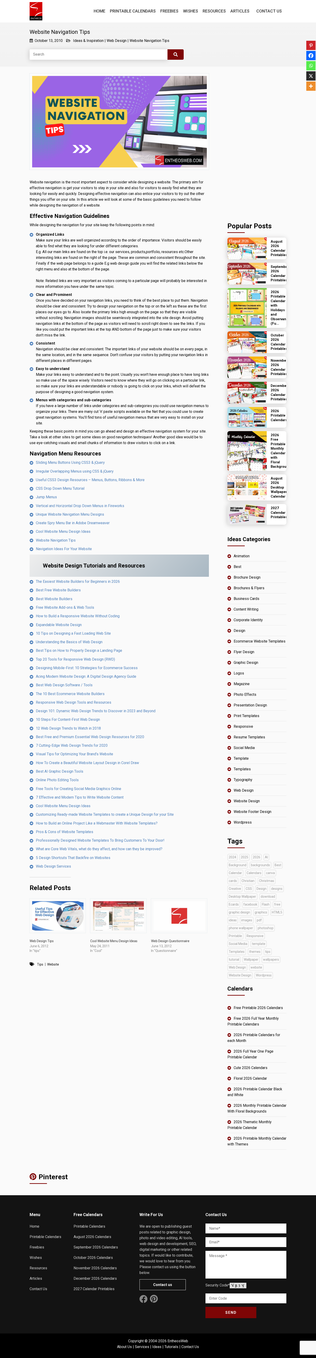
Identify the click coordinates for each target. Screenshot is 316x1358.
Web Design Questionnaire (170, 941)
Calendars (254, 873)
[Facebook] (311, 55)
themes (254, 951)
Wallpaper (251, 959)
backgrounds (260, 865)
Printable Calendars (133, 11)
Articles (239, 11)
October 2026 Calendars (93, 1257)
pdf (259, 920)
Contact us (162, 1285)
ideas (233, 920)
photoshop (265, 928)
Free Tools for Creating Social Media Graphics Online (78, 789)
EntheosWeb (177, 1341)
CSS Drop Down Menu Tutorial (60, 488)
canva (270, 873)
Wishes (190, 11)
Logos (239, 673)
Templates (242, 769)
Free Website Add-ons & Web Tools (65, 607)
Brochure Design (247, 577)
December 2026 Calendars (95, 1278)
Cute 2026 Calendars (250, 1068)
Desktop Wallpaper (242, 896)
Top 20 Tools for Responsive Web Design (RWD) (75, 659)
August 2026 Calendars (92, 1237)
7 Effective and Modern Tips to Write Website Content (80, 797)
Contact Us (269, 11)
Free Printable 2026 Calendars (258, 1008)
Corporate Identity (248, 620)
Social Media (244, 748)
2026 (256, 857)
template (258, 944)
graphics (261, 912)
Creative (235, 889)
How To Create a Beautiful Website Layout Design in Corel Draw (87, 763)
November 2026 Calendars (95, 1268)
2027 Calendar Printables (94, 1289)
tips (40, 964)
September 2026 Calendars (96, 1247)
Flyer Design (244, 652)
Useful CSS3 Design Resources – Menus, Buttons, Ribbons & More (90, 480)
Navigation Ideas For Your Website (64, 549)
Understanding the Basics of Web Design (69, 642)
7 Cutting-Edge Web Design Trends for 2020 (72, 745)
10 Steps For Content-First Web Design (68, 719)
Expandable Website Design (59, 625)
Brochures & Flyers (249, 588)
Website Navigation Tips (149, 40)
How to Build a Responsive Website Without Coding (78, 616)
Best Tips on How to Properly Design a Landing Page (79, 650)
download (268, 896)
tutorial (234, 959)
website (53, 964)
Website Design (247, 801)
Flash (266, 904)
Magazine (242, 684)
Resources (214, 11)
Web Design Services (53, 866)
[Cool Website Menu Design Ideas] (118, 916)
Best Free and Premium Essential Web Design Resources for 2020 (90, 737)
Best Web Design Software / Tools (64, 685)
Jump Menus (46, 497)
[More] (311, 86)
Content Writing (246, 609)
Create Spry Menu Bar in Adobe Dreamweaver (73, 523)
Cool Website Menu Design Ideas (63, 531)
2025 (244, 857)
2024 (232, 857)
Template (241, 758)
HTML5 (277, 912)
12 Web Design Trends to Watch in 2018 (68, 728)
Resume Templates (249, 737)
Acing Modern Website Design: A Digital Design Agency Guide (86, 676)
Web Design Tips (42, 941)
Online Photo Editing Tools (57, 780)
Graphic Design (246, 662)
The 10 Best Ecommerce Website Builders (70, 694)
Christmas (266, 881)
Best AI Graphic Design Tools (59, 771)
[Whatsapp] (311, 65)
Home (99, 11)
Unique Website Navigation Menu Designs (70, 514)
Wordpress (243, 822)
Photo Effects (245, 694)
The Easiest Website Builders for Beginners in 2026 (78, 581)
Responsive (243, 726)
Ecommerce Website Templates (259, 641)
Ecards (234, 904)
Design (239, 630)
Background (237, 865)
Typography (243, 780)
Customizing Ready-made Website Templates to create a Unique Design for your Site (105, 814)
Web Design (117, 40)
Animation (242, 556)
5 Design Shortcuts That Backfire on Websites (73, 858)
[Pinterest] (311, 45)
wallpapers (271, 959)
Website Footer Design (252, 811)
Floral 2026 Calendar (250, 1078)
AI (266, 857)
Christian (248, 881)
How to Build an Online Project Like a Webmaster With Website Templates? (97, 823)
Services (142, 1347)
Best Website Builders (54, 599)
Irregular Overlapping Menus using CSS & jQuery (75, 471)
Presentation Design (250, 705)
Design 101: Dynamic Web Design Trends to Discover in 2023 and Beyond (95, 711)
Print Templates (246, 716)
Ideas (156, 1347)
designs (276, 889)
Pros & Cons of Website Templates (64, 832)
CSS (249, 889)
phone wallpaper (241, 928)
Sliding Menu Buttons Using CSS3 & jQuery (70, 462)
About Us (124, 1347)
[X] (311, 76)
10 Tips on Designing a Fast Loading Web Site (73, 633)
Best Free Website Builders (58, 590)
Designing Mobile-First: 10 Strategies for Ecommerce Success (87, 668)
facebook (250, 904)
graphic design (239, 912)
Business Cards (246, 598)
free (277, 904)
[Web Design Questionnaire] (179, 916)
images (246, 920)
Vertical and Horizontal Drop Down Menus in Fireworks (80, 506)
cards (233, 881)
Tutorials (171, 1347)
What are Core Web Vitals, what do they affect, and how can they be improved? (99, 849)
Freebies (169, 11)
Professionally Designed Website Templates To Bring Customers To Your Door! (100, 840)
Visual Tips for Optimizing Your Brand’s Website (74, 754)
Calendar (235, 873)
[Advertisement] (256, 142)
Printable (235, 936)
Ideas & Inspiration (88, 40)
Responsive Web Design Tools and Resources (73, 702)
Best (237, 567)
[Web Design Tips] (58, 916)
